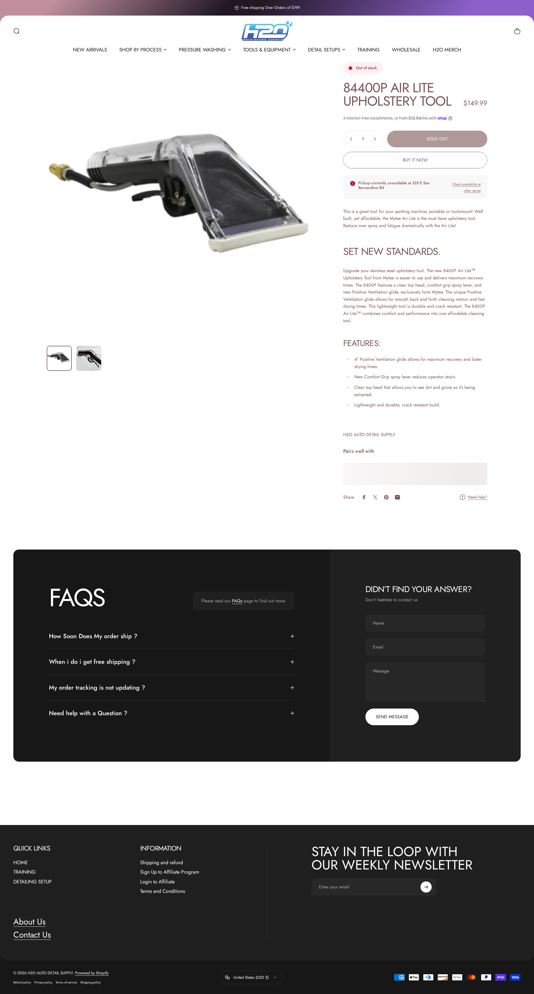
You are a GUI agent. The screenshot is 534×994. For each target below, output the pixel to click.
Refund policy (22, 982)
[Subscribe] (426, 887)
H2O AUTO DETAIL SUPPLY (369, 434)
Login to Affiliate (157, 882)
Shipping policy (90, 982)
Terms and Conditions (162, 891)
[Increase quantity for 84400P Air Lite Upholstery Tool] (376, 139)
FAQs (237, 601)
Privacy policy (43, 982)
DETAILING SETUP (32, 882)
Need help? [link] (477, 497)
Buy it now (415, 160)
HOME (20, 862)
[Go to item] (59, 358)
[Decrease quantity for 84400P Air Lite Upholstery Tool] (349, 139)
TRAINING (24, 872)
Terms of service (66, 982)
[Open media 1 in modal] (187, 201)
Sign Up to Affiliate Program (169, 872)
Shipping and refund (161, 862)
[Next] (312, 215)
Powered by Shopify (91, 973)
